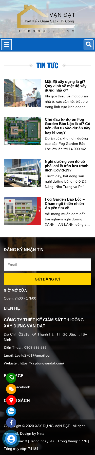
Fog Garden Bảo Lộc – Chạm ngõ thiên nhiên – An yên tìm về (66, 203)
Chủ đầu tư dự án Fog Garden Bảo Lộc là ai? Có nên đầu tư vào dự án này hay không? (67, 125)
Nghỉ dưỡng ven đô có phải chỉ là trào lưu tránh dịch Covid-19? (66, 165)
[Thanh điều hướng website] (6, 44)
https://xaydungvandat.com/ (41, 363)
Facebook (22, 387)
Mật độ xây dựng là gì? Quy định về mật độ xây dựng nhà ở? (65, 85)
